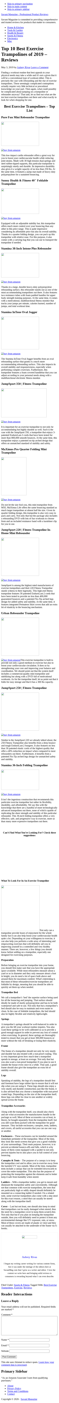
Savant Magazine (29, 1399)
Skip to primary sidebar (18, 9)
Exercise (18, 1287)
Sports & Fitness (22, 1285)
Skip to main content (17, 6)
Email (5, 1345)
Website (5, 1351)
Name (5, 1339)
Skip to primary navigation (20, 3)
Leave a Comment (39, 67)
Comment (6, 1314)
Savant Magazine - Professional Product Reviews (24, 14)
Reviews (28, 1287)
